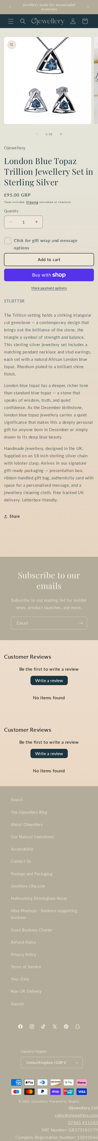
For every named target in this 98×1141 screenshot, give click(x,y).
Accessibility (22, 849)
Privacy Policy (23, 954)
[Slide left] (37, 134)
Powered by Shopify (64, 1101)
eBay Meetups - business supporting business (44, 914)
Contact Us (21, 861)
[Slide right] (61, 134)
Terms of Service (26, 966)
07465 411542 (83, 1122)
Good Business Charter (32, 930)
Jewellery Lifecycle (28, 886)
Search (17, 799)
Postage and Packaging (32, 873)
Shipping (32, 202)
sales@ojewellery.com (76, 1115)
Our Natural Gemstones (32, 836)
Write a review (49, 680)
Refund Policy (23, 942)
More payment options (49, 288)
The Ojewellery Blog (29, 812)
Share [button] (15, 516)
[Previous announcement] (10, 7)
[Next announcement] (88, 7)
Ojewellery (39, 1101)
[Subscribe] (81, 623)
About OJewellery (27, 824)
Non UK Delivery (26, 991)
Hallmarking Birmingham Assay (39, 898)
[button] (11, 21)
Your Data (20, 979)
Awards (17, 1003)
